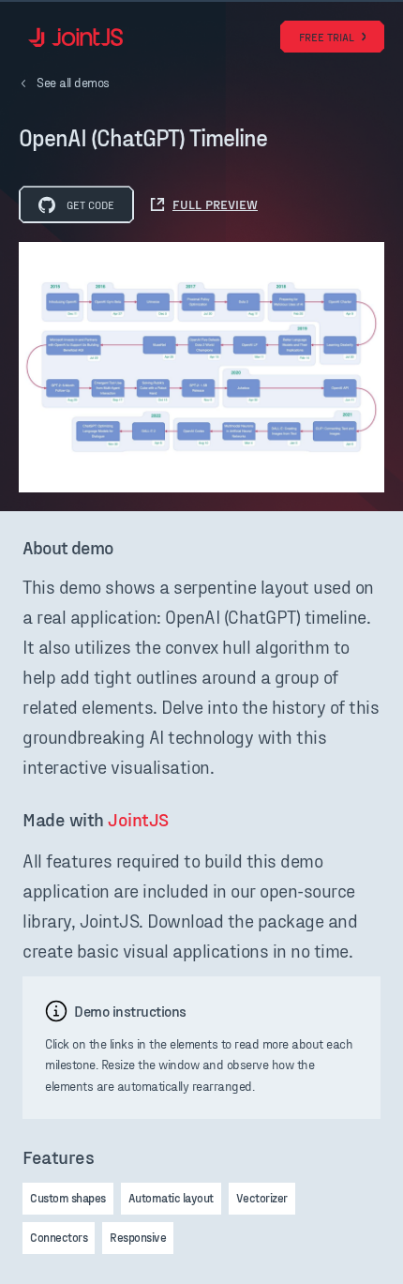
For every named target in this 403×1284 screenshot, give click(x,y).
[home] (71, 37)
